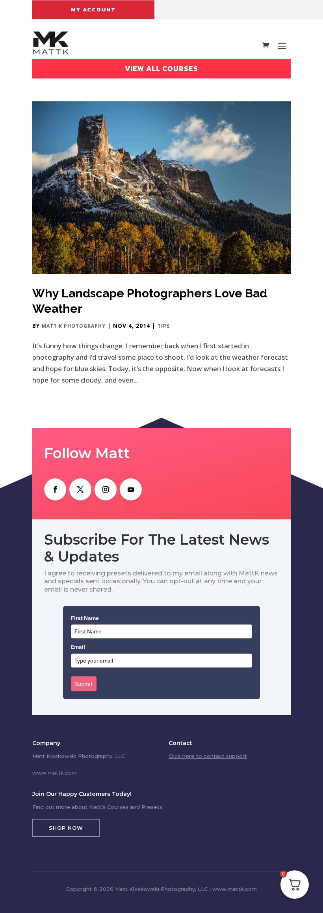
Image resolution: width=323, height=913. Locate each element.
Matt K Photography (74, 326)
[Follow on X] (80, 489)
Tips (164, 326)
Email (79, 646)
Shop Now (66, 828)
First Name (85, 618)
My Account (93, 10)
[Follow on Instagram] (106, 489)
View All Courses (161, 68)
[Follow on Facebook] (55, 489)
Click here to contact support (208, 756)
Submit (84, 683)
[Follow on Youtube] (131, 489)
